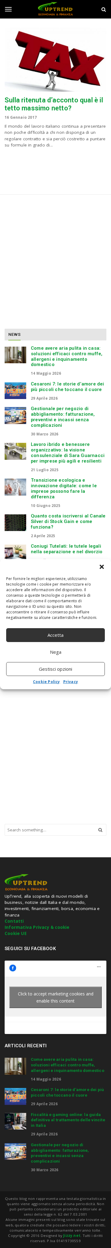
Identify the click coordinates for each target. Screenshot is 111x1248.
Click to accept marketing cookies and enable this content (55, 997)
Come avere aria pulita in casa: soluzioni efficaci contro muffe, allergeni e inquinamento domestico (66, 356)
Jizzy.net (71, 1235)
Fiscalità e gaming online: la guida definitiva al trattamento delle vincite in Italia (68, 1120)
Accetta (55, 635)
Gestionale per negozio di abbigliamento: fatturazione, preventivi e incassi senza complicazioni (63, 417)
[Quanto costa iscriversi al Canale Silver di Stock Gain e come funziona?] (15, 522)
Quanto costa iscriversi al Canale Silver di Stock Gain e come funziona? (68, 521)
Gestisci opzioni (55, 669)
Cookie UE (16, 933)
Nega (55, 652)
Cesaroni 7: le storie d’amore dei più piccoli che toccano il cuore (67, 386)
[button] (102, 567)
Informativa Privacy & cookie (37, 927)
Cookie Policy (46, 681)
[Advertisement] (55, 259)
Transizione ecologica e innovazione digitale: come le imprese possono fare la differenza (64, 488)
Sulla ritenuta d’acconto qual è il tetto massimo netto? (54, 104)
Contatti (14, 921)
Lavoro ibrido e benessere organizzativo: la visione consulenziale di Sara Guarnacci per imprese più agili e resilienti (68, 452)
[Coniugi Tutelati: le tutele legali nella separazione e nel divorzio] (15, 553)
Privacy (70, 681)
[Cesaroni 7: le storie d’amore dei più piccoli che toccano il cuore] (15, 390)
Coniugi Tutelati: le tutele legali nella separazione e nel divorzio (66, 548)
